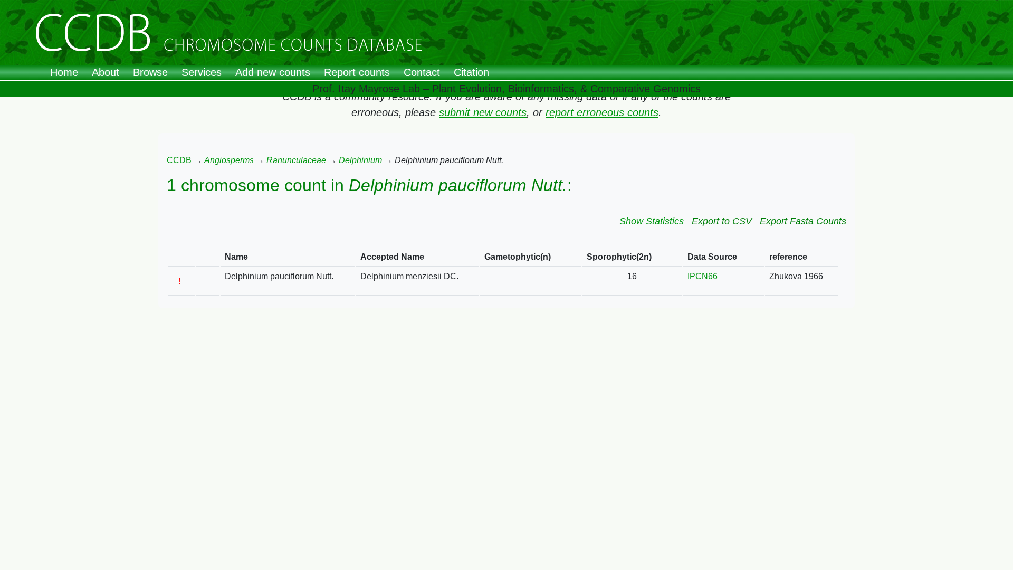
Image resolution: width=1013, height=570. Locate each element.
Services (201, 72)
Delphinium (360, 160)
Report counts (357, 72)
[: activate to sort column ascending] (181, 257)
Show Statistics (651, 221)
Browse (150, 72)
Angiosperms (229, 160)
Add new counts (272, 72)
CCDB (179, 160)
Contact (422, 72)
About (105, 72)
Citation (471, 72)
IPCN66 (702, 276)
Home (64, 72)
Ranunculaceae (296, 160)
